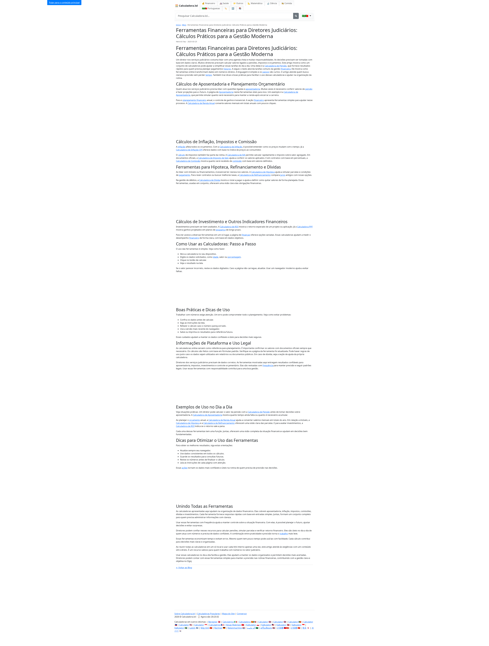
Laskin (192, 628)
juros (282, 175)
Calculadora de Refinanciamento (255, 175)
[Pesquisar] (296, 16)
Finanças (246, 234)
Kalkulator (251, 624)
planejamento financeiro (194, 100)
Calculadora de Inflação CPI (189, 149)
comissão (237, 161)
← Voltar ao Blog (184, 567)
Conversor (242, 613)
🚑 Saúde (224, 3)
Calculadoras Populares (208, 613)
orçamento (194, 420)
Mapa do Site (228, 613)
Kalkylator (179, 628)
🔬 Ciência (272, 3)
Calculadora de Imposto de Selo (213, 158)
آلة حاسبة (251, 628)
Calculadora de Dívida (209, 180)
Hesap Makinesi (233, 624)
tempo (209, 75)
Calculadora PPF (305, 226)
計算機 (280, 628)
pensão (308, 89)
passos (265, 72)
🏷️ (226, 8)
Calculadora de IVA (236, 155)
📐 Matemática (255, 3)
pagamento (184, 175)
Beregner (212, 621)
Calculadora (244, 621)
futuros (227, 68)
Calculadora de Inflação (231, 146)
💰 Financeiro (208, 3)
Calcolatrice (228, 621)
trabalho (284, 533)
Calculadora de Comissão (188, 161)
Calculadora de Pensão (276, 65)
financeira (286, 68)
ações (184, 467)
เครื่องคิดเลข (266, 628)
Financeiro (259, 100)
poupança (221, 229)
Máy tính (205, 628)
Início (178, 25)
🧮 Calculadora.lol (186, 5)
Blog (184, 25)
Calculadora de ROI (229, 226)
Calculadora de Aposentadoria (207, 415)
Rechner (218, 628)
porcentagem (234, 257)
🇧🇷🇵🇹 (211, 8)
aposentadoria (253, 89)
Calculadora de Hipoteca (263, 172)
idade (215, 257)
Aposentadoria (226, 92)
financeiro (194, 238)
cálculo (181, 155)
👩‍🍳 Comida (286, 3)
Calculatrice (214, 624)
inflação (181, 146)
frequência (268, 365)
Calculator (263, 621)
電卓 (304, 628)
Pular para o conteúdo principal (64, 2)
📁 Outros (238, 3)
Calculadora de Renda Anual (201, 103)
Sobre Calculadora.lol (184, 613)
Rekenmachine (235, 628)
